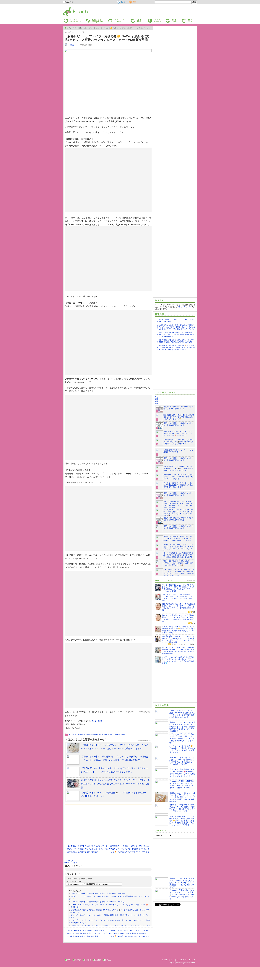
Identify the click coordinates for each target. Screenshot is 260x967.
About (69, 960)
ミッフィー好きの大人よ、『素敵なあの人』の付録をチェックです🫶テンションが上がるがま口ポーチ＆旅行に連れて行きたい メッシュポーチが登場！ (181, 820)
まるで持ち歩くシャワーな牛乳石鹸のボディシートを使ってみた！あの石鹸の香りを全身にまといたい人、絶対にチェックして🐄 (178, 513)
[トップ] (65, 28)
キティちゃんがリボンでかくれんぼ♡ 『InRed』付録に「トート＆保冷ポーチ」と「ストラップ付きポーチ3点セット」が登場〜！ (181, 738)
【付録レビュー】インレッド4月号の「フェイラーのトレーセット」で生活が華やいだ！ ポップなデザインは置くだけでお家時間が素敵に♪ (182, 797)
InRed (94, 735)
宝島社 (116, 735)
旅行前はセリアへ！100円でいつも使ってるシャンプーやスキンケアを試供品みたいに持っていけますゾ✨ (178, 417)
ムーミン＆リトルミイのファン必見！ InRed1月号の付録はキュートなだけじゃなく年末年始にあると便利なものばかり (182, 714)
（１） (94, 721)
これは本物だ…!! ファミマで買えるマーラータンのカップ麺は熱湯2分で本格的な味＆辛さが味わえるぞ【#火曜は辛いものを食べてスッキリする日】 (178, 572)
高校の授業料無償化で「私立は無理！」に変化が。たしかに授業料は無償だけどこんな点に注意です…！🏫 (178, 563)
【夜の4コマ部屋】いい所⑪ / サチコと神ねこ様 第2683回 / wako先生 (98, 893)
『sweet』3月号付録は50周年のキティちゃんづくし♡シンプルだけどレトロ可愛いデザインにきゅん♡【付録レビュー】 (181, 784)
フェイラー (102, 735)
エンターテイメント (71, 19)
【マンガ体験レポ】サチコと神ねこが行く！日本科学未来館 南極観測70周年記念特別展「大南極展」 (175, 341)
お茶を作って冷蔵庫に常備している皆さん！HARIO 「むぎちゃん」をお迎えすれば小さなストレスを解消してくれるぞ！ (178, 538)
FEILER (87, 735)
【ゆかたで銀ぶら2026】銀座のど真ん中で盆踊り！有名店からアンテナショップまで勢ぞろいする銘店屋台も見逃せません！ (176, 335)
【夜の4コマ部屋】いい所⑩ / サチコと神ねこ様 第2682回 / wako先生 (98, 902)
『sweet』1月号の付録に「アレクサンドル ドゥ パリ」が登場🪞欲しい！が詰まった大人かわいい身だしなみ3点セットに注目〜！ (181, 894)
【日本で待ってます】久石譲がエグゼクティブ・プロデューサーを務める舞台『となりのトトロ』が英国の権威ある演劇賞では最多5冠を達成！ (87, 849)
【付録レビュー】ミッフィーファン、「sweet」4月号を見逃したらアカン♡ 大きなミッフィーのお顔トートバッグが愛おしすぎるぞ (182, 882)
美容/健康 (89, 19)
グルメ (150, 19)
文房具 (123, 735)
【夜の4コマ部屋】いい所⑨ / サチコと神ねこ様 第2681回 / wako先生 (178, 527)
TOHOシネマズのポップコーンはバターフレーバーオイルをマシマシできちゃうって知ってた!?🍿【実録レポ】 (178, 433)
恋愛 (132, 19)
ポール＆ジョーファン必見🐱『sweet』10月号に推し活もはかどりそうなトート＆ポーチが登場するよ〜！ (182, 749)
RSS (130, 1)
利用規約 (78, 960)
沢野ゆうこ (74, 45)
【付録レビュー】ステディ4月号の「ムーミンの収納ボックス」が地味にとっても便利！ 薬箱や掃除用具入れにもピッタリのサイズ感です (182, 726)
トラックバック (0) (71, 863)
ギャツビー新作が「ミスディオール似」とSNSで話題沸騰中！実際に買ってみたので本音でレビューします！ (178, 485)
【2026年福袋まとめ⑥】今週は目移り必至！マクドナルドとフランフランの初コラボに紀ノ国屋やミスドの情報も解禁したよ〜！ (178, 556)
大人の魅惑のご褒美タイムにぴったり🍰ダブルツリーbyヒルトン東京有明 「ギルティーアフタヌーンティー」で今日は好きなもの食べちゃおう (176, 347)
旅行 (167, 19)
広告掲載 (98, 960)
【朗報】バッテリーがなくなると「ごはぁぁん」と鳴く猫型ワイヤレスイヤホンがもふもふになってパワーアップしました (178, 548)
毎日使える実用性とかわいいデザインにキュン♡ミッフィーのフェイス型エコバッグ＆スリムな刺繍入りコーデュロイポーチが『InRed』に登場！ (115, 784)
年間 (156, 404)
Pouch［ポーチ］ (70, 7)
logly (194, 580)
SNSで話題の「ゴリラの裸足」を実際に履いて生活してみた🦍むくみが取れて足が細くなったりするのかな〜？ (178, 442)
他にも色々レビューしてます (75, 32)
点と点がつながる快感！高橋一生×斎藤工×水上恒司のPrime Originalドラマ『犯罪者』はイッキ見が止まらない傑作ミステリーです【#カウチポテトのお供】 (176, 327)
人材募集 (88, 960)
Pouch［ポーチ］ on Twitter (122, 2)
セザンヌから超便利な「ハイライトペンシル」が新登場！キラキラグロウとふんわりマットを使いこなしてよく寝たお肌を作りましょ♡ (178, 504)
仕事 (183, 19)
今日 (156, 397)
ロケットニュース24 (184, 307)
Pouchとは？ (70, 2)
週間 (156, 399)
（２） (100, 721)
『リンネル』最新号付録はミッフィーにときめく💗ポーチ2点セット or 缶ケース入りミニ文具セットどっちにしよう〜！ (182, 772)
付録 (110, 735)
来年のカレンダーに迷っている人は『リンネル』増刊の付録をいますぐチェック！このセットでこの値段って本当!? (181, 761)
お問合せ (108, 960)
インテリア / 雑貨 (76, 735)
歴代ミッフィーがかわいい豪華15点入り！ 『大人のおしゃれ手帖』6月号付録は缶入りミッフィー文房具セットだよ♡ (182, 808)
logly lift (148, 740)
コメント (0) (68, 860)
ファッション (113, 19)
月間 (156, 401)
